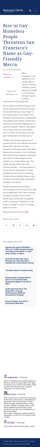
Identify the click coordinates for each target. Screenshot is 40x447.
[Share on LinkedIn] (27, 225)
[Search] (29, 10)
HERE (26, 212)
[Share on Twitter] (13, 225)
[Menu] (34, 10)
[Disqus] (20, 342)
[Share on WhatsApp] (20, 225)
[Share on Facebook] (6, 225)
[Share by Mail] (33, 225)
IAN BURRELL (17, 70)
